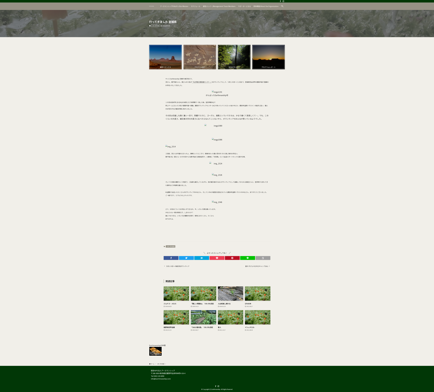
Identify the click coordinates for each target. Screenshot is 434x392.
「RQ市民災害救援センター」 (202, 82)
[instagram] (283, 1)
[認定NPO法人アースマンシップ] (151, 6)
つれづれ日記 (155, 26)
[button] (282, 6)
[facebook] (280, 1)
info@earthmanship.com (161, 379)
